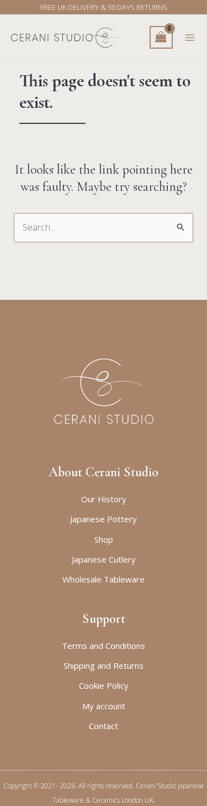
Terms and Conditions (103, 645)
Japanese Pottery (103, 518)
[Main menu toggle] (189, 37)
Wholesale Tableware (103, 579)
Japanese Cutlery (104, 559)
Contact (103, 725)
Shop (103, 539)
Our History (103, 499)
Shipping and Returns (103, 665)
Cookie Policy (104, 685)
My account (103, 705)
